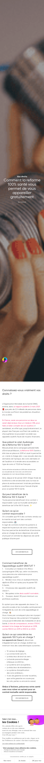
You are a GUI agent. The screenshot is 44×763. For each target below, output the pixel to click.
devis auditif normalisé (28, 593)
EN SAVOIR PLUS (22, 552)
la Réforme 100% (27, 451)
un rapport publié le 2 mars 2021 (26, 407)
